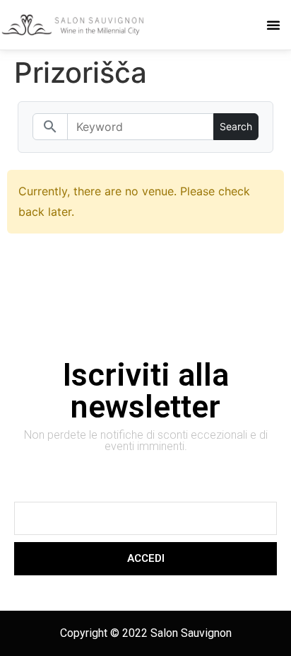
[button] (273, 24)
